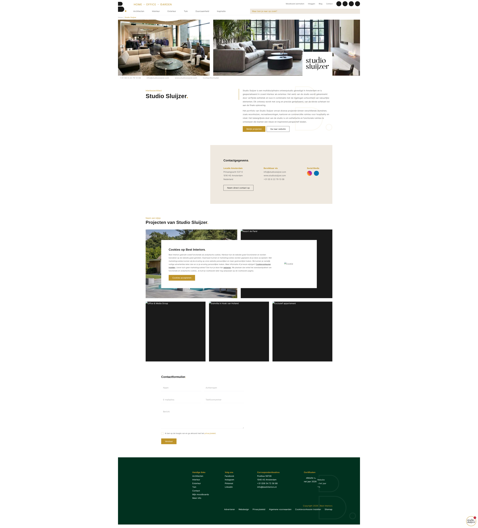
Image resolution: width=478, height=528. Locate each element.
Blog (320, 4)
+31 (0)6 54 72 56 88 (267, 483)
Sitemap (328, 509)
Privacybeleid (259, 509)
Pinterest (229, 483)
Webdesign (244, 509)
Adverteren (229, 509)
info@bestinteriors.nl (267, 487)
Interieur (156, 11)
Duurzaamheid (202, 11)
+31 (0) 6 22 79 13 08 (130, 78)
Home (120, 17)
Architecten (138, 11)
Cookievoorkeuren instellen (308, 509)
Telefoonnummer (213, 400)
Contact (329, 4)
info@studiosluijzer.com (157, 78)
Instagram (229, 479)
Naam (166, 388)
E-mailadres (168, 400)
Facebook (229, 476)
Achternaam (211, 388)
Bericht (166, 412)
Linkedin (229, 487)
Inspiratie (221, 11)
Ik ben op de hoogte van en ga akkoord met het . (190, 433)
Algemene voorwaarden (280, 509)
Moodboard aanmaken (295, 4)
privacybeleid (210, 433)
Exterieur (172, 11)
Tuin (186, 11)
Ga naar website (278, 129)
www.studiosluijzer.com (185, 78)
